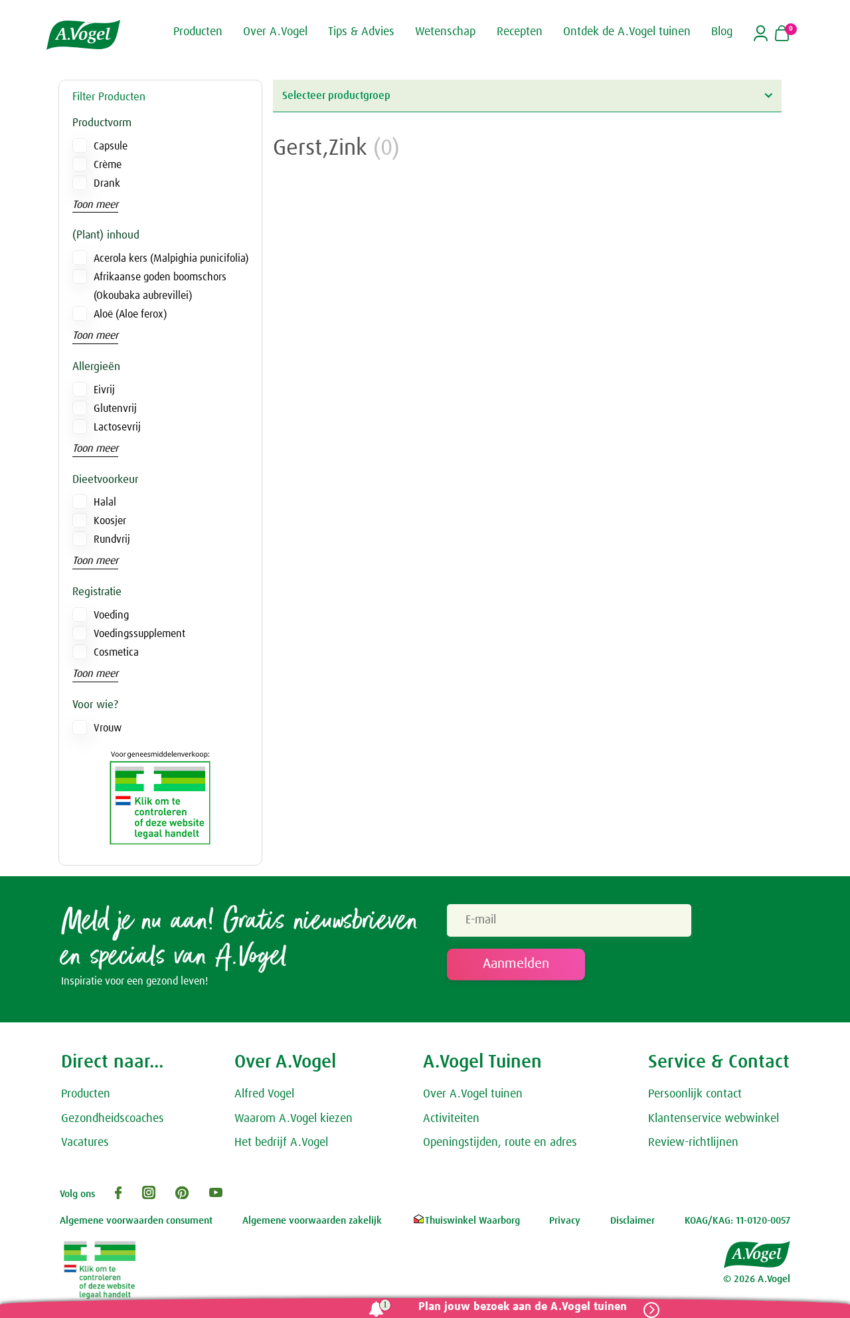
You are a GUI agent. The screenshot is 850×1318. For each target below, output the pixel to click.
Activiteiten (451, 1119)
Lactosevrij (117, 427)
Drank (107, 183)
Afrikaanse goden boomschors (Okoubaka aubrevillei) (160, 286)
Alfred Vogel (264, 1094)
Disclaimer (632, 1221)
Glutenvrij (115, 408)
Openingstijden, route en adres (500, 1143)
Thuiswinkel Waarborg (472, 1221)
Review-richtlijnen (693, 1143)
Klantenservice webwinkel (713, 1119)
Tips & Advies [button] (361, 32)
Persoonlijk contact (695, 1094)
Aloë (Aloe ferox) (130, 314)
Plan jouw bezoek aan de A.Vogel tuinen (522, 1307)
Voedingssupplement (139, 633)
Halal (105, 502)
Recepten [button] (520, 32)
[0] (782, 34)
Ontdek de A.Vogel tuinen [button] (627, 32)
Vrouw (108, 728)
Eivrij (104, 390)
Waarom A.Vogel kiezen (293, 1119)
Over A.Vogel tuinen (473, 1094)
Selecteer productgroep (336, 95)
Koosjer (110, 521)
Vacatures (85, 1143)
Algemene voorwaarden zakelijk (312, 1221)
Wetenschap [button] (445, 32)
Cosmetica (116, 652)
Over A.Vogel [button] (275, 32)
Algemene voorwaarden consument (136, 1221)
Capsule (111, 146)
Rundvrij (112, 539)
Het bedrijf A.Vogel (281, 1143)
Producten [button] (197, 32)
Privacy (564, 1221)
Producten (85, 1094)
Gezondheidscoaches (112, 1119)
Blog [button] (721, 32)
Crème (108, 164)
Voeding (111, 615)
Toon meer (95, 204)
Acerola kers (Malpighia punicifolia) (171, 258)
